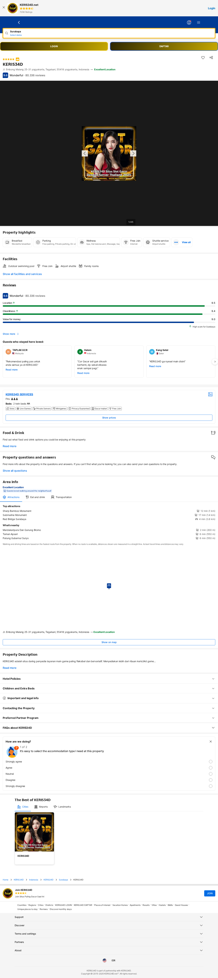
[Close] (3, 8)
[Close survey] (211, 741)
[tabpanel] (109, 522)
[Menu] (198, 22)
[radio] (109, 761)
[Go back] (19, 22)
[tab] (11, 497)
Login (211, 8)
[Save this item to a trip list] (203, 57)
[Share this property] (211, 57)
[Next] (215, 362)
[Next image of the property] (133, 153)
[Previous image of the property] (85, 153)
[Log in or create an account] (189, 22)
